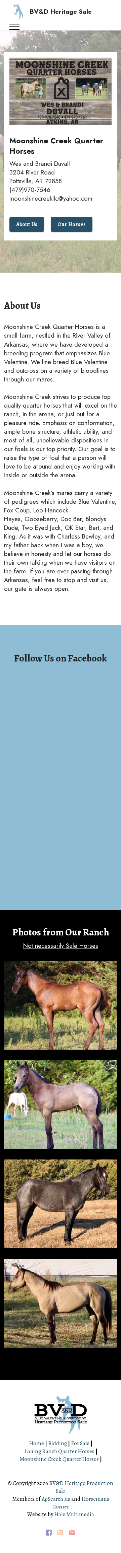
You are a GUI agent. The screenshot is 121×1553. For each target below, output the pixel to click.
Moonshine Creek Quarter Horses (59, 1459)
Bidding (57, 1443)
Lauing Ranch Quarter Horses (59, 1451)
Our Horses (71, 224)
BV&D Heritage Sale (61, 12)
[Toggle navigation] (14, 26)
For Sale (80, 1443)
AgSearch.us (56, 1499)
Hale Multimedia (74, 1514)
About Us (26, 224)
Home (37, 1443)
